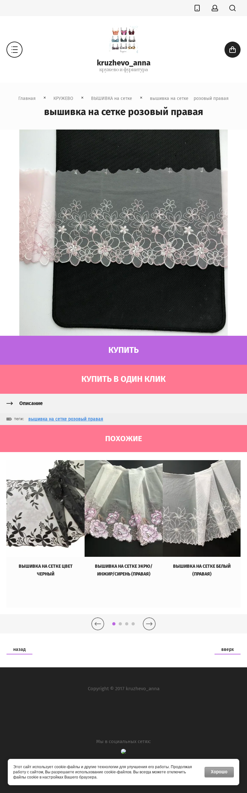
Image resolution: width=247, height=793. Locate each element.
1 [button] (113, 623)
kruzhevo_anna (124, 62)
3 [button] (126, 623)
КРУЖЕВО (63, 98)
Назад (19, 649)
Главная (27, 98)
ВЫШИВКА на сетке (111, 98)
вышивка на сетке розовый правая (65, 419)
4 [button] (133, 623)
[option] (45, 534)
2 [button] (120, 623)
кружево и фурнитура (123, 70)
